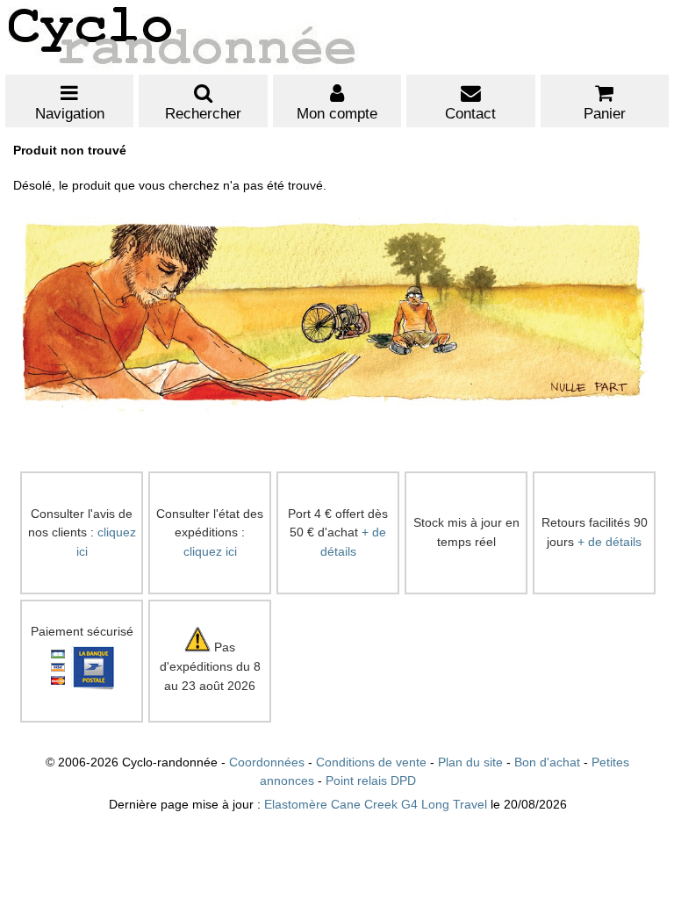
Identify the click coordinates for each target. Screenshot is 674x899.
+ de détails (609, 542)
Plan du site (470, 762)
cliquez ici (210, 551)
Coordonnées (267, 762)
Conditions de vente (371, 762)
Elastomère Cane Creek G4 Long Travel (375, 804)
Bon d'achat (547, 762)
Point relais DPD (371, 781)
